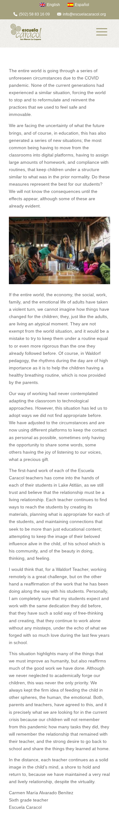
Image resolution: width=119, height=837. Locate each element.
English (53, 5)
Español (82, 5)
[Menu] (101, 32)
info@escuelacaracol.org (84, 14)
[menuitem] (46, 4)
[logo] (49, 32)
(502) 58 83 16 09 (34, 14)
